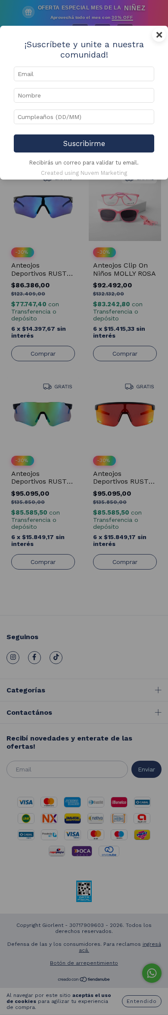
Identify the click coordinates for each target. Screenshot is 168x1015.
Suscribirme (84, 143)
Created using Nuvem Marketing (84, 173)
